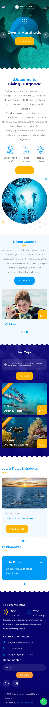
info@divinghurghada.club (20, 654)
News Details (17, 529)
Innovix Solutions (24, 703)
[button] (4, 7)
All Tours (24, 376)
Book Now (24, 41)
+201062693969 (14, 648)
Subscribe (24, 675)
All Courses (24, 280)
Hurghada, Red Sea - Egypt (20, 642)
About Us (24, 170)
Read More (12, 573)
